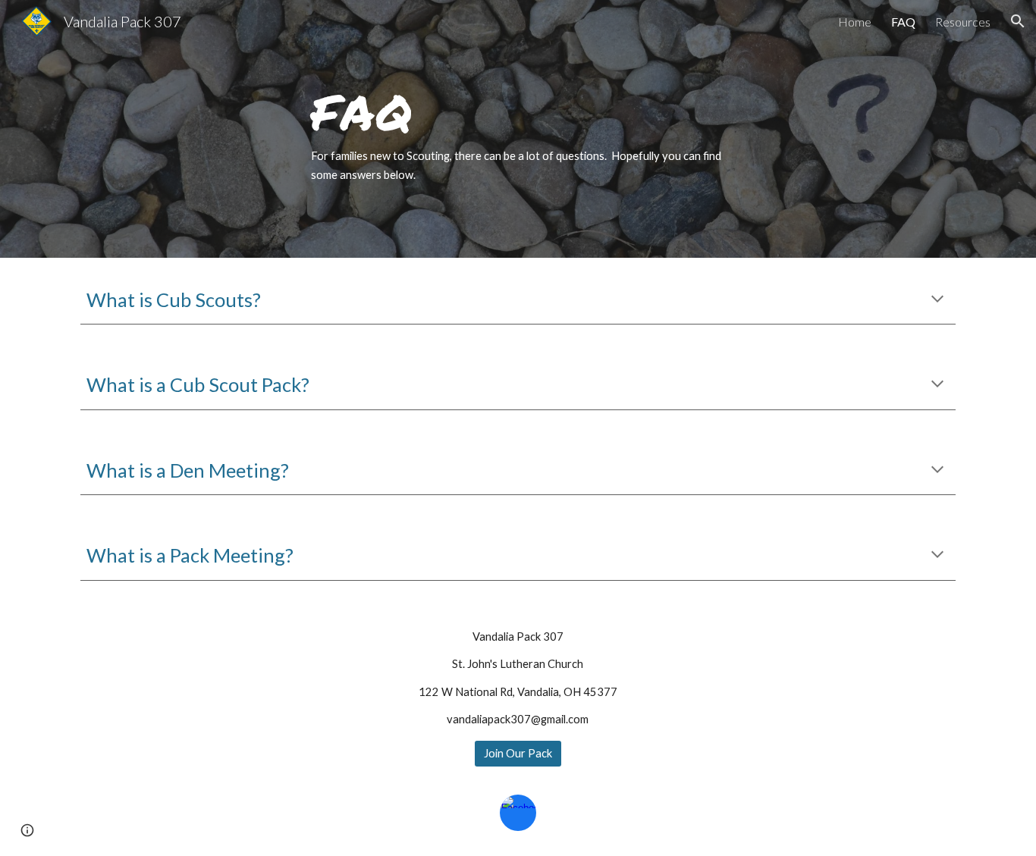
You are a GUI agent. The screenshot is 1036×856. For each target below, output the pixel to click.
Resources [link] (962, 21)
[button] (1018, 21)
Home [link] (854, 21)
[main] (518, 128)
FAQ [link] (903, 21)
